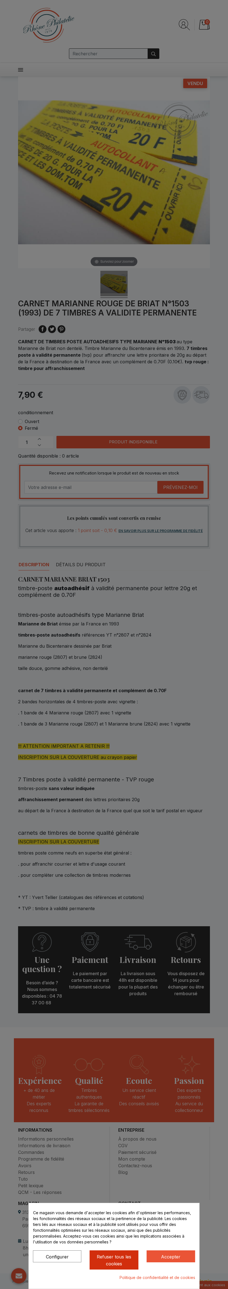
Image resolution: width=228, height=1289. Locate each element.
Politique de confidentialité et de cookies (157, 1277)
